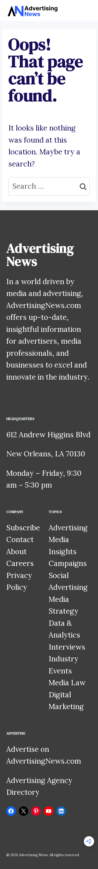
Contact (20, 539)
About (16, 551)
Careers (20, 563)
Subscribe (23, 527)
